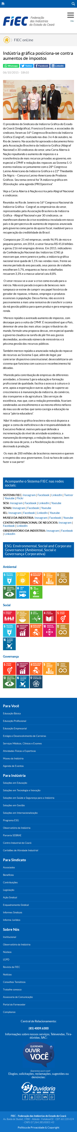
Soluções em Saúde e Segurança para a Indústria (28, 797)
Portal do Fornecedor (14, 1004)
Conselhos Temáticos (14, 982)
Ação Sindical (10, 897)
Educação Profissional (14, 721)
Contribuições (10, 882)
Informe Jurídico (11, 920)
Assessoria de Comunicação (18, 997)
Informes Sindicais (12, 912)
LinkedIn (56, 495)
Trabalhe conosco (12, 989)
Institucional (9, 937)
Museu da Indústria (13, 758)
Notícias (7, 974)
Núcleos (7, 952)
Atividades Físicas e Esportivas (19, 751)
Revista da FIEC (11, 967)
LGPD (6, 959)
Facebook (43, 495)
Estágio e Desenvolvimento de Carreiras (24, 736)
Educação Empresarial (15, 728)
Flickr (20, 498)
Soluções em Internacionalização (20, 812)
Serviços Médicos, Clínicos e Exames (22, 743)
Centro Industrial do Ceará (17, 842)
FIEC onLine (23, 40)
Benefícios (8, 875)
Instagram (29, 495)
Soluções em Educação (15, 782)
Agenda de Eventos (13, 766)
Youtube (9, 498)
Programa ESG (11, 820)
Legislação (8, 890)
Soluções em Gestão (14, 805)
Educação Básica (12, 713)
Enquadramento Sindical (16, 905)
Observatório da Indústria (16, 827)
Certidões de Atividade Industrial (20, 850)
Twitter (68, 495)
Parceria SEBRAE (12, 835)
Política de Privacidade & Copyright (38, 1127)
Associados (9, 867)
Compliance (9, 1012)
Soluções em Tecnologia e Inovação (21, 790)
